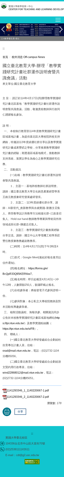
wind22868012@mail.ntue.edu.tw (23, 372)
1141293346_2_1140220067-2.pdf (28, 396)
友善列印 (7, 412)
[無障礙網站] (32, 461)
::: (4, 48)
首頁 (5, 57)
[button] (4, 29)
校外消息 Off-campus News (28, 57)
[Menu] (58, 19)
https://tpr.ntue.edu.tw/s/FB (18, 328)
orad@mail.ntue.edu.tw (17, 350)
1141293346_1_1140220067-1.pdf (28, 390)
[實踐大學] (4, 7)
